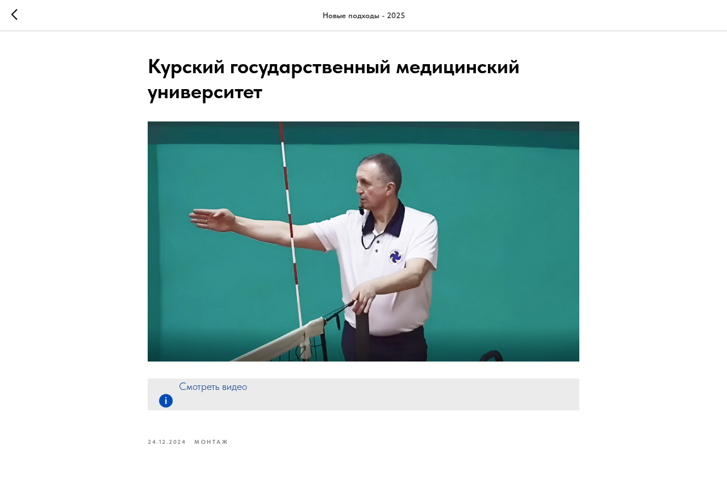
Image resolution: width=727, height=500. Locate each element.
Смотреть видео (213, 386)
